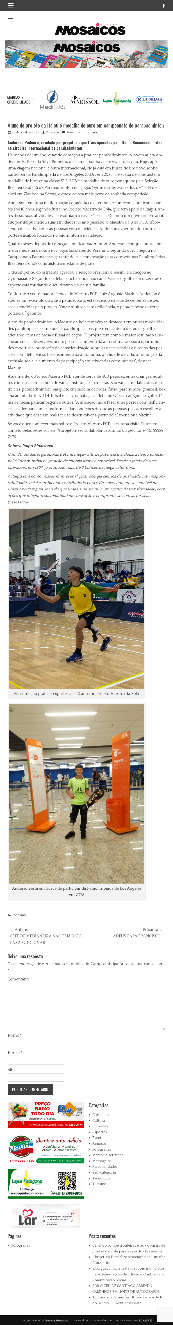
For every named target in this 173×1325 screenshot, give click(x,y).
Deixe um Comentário (82, 132)
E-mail (15, 1053)
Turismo (99, 1184)
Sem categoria (104, 1172)
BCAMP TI (145, 1320)
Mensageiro (102, 1161)
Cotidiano (19, 915)
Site (11, 1070)
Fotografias (101, 1149)
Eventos (98, 1138)
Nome (15, 1035)
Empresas (100, 1126)
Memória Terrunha (107, 1155)
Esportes (99, 1132)
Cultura (98, 1121)
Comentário (18, 979)
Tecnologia (101, 1178)
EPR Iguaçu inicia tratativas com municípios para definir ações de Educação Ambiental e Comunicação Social (128, 1274)
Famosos (99, 1144)
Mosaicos (52, 132)
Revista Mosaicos (56, 1320)
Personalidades (104, 1167)
